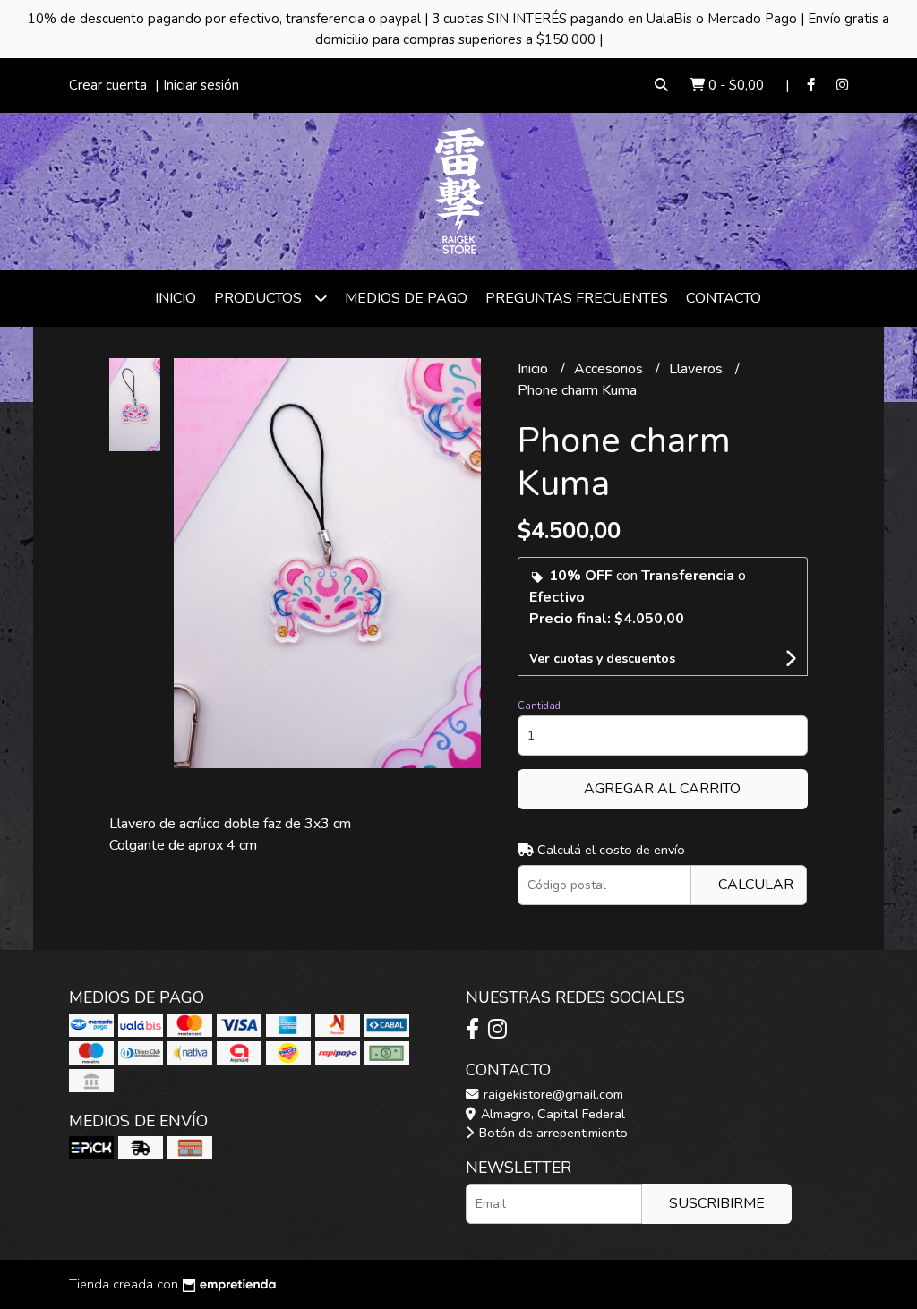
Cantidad (539, 706)
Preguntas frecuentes (576, 298)
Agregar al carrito (662, 789)
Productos (259, 298)
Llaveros (697, 369)
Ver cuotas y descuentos (602, 658)
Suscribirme (717, 1203)
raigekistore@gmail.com (551, 1094)
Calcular (755, 884)
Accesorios (610, 369)
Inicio (175, 298)
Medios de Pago (406, 298)
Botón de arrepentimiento (552, 1133)
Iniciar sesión (201, 85)
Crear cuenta (108, 85)
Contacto (723, 298)
